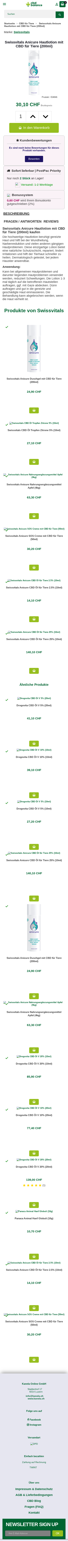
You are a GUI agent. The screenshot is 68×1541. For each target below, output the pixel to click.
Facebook (35, 1419)
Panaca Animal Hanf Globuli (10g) (34, 1218)
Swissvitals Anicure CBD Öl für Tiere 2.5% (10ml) (34, 587)
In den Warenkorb (36, 127)
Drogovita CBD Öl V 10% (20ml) (34, 1115)
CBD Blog (34, 1500)
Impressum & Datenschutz (34, 1489)
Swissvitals (22, 32)
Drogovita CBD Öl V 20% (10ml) (34, 1063)
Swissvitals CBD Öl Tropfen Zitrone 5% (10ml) (34, 430)
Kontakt (34, 1512)
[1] (24, 1185)
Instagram (35, 1424)
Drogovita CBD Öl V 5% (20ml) (34, 705)
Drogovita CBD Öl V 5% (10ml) (34, 808)
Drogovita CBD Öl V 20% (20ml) (34, 1166)
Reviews (51, 221)
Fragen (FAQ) (34, 1506)
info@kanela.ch (34, 1396)
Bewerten (34, 159)
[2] (28, 1185)
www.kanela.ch (36, 1398)
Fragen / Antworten (22, 221)
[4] (36, 1185)
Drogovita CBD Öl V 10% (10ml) (34, 757)
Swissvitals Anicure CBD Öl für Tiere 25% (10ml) (34, 639)
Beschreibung (16, 213)
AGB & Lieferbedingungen (34, 1495)
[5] (40, 1185)
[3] (32, 1185)
